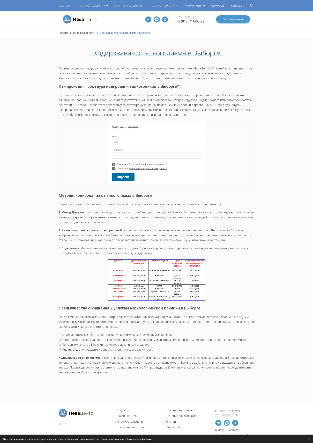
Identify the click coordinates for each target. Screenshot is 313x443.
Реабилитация (193, 5)
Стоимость (218, 5)
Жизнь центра (127, 416)
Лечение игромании (163, 5)
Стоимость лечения (130, 421)
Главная (63, 32)
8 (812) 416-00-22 (191, 21)
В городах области (84, 32)
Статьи (171, 421)
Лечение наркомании (92, 5)
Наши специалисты (130, 427)
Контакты (237, 5)
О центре (64, 5)
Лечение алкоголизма (128, 5)
